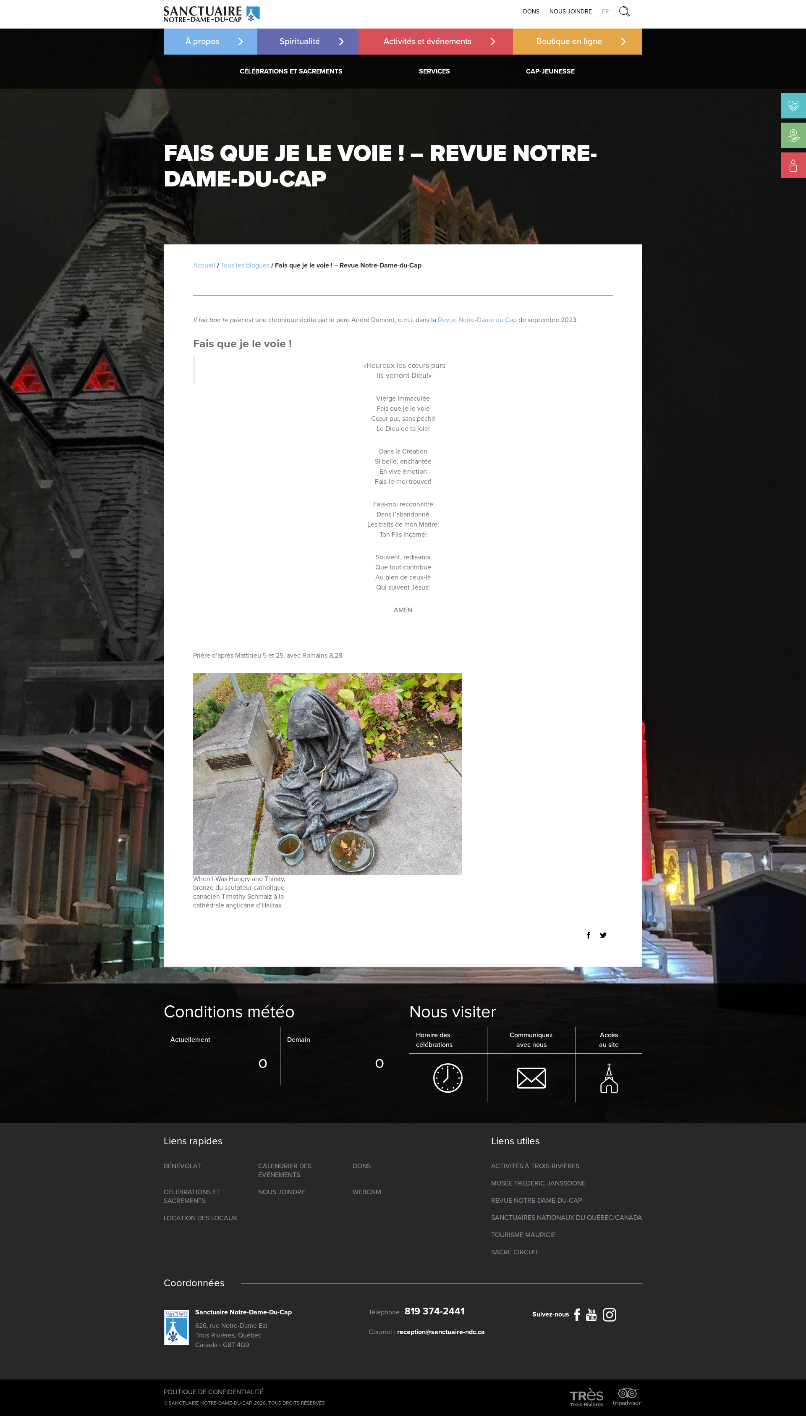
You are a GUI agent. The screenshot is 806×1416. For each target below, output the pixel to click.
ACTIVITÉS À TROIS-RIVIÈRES (535, 1166)
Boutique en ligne (569, 42)
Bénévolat (182, 1166)
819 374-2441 (434, 1311)
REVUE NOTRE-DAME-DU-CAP (536, 1200)
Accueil (204, 265)
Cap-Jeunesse (550, 71)
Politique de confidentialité (214, 1392)
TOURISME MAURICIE (523, 1235)
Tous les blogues (245, 265)
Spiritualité (300, 42)
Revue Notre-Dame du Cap (477, 320)
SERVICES (434, 71)
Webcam (367, 1192)
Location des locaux (200, 1218)
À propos (202, 42)
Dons (531, 11)
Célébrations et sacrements (291, 71)
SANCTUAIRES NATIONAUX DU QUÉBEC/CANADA (566, 1218)
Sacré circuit (515, 1252)
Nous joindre (571, 11)
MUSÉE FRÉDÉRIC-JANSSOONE (538, 1183)
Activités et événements (427, 42)
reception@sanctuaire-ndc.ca (441, 1332)
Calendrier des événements (284, 1170)
